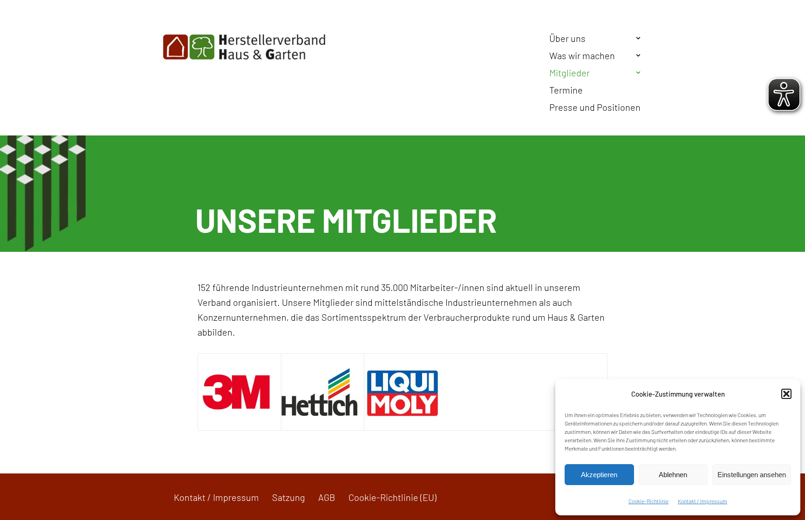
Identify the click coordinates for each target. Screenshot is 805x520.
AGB (326, 497)
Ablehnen (673, 475)
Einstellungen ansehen (751, 475)
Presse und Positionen (595, 107)
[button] (786, 393)
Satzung (288, 497)
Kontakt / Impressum (702, 501)
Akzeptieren (599, 475)
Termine (566, 89)
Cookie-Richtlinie (648, 501)
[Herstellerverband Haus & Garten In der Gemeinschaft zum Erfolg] (244, 47)
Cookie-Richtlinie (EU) (392, 497)
